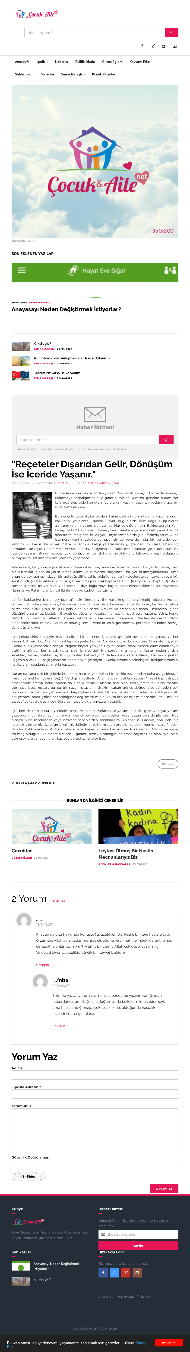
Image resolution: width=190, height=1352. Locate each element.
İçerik (41, 62)
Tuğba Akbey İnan (104, 483)
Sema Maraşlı (72, 74)
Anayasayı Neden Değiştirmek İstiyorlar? (66, 309)
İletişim (146, 1296)
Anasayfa (22, 62)
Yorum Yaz (58, 901)
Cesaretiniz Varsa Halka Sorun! (57, 373)
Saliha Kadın (24, 74)
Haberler (62, 62)
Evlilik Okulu (85, 62)
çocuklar (22, 851)
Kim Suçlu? (42, 344)
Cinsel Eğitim (112, 62)
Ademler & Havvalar (114, 864)
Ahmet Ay (62, 483)
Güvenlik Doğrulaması (31, 1157)
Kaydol (138, 1245)
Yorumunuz (22, 1106)
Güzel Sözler (22, 857)
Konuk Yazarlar (103, 74)
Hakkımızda (126, 1296)
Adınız (17, 1068)
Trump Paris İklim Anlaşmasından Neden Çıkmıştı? (72, 358)
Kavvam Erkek (141, 62)
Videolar (47, 74)
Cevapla (42, 965)
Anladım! (169, 1343)
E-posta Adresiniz (26, 1087)
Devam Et (164, 1188)
